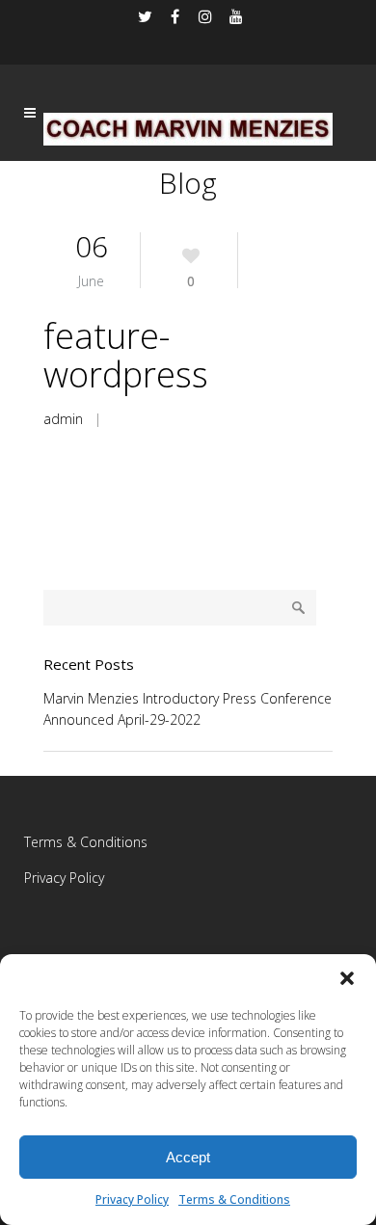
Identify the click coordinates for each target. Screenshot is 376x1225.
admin (63, 419)
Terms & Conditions (234, 1199)
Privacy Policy (132, 1199)
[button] (347, 978)
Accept (188, 1157)
